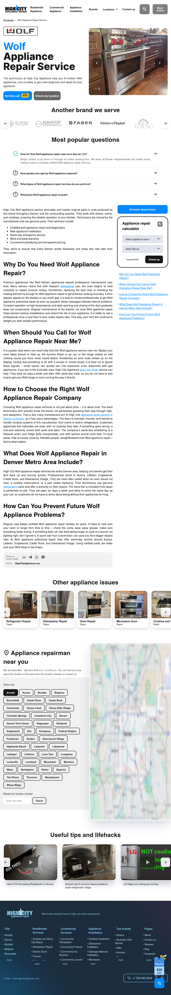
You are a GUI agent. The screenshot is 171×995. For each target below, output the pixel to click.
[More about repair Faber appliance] (48, 123)
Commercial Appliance (57, 9)
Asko (119, 947)
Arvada (8, 935)
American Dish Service (123, 941)
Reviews (149, 944)
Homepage (8, 20)
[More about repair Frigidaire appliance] (144, 123)
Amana (120, 935)
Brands (93, 9)
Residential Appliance (36, 9)
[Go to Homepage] (16, 9)
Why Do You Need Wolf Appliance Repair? (139, 276)
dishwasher (67, 286)
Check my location (47, 96)
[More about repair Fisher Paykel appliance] (80, 123)
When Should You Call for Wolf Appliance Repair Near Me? (137, 286)
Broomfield (10, 953)
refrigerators (10, 487)
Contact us (128, 9)
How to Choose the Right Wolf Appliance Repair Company (143, 296)
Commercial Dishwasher (66, 940)
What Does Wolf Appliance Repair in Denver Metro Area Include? (141, 306)
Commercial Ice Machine (68, 953)
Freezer (37, 956)
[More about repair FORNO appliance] (112, 123)
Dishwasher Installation (94, 945)
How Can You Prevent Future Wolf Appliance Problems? (139, 316)
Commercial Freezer (71, 946)
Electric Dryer (40, 951)
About (148, 935)
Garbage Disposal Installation (97, 953)
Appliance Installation (76, 9)
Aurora (8, 939)
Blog (147, 949)
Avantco (121, 952)
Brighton (9, 949)
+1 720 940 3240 (142, 978)
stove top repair (89, 370)
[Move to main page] (20, 913)
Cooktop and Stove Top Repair (42, 940)
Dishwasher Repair (43, 946)
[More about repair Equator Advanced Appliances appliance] (16, 123)
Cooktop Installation (99, 938)
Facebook (150, 953)
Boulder (9, 944)
